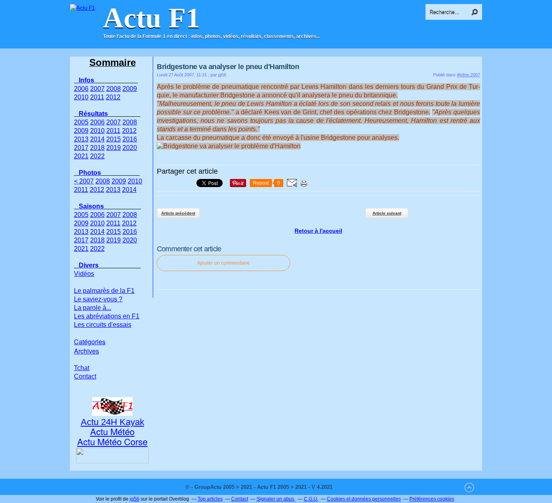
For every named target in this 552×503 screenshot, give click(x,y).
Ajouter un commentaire (223, 263)
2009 (129, 88)
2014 (97, 139)
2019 (113, 147)
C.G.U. (311, 499)
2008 (113, 88)
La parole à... (92, 307)
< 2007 (84, 181)
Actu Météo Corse (112, 441)
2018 (97, 147)
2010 (81, 97)
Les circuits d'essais (102, 324)
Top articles (210, 499)
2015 (113, 139)
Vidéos (84, 273)
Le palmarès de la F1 (104, 290)
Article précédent (178, 213)
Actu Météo (112, 431)
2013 (81, 139)
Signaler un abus (276, 499)
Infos (86, 80)
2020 (129, 147)
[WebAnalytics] (350, 487)
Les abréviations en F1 (106, 316)
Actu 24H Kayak (112, 422)
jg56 (134, 499)
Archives (86, 351)
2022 (97, 156)
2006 (81, 88)
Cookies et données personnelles (364, 499)
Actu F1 (151, 18)
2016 (129, 139)
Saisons (91, 206)
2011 (97, 97)
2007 (97, 88)
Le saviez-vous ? (98, 299)
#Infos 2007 (468, 74)
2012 (113, 97)
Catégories (89, 341)
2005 (81, 122)
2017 (81, 147)
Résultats (93, 113)
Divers (89, 265)
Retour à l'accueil (318, 230)
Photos (90, 172)
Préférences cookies (431, 499)
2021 (81, 156)
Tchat (81, 367)
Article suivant (387, 213)
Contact (85, 376)
